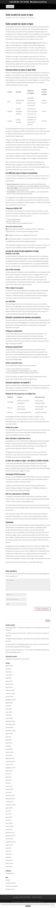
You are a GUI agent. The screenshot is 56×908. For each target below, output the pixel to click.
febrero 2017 (9, 789)
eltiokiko (10, 17)
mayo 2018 (9, 743)
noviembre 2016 (10, 798)
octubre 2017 (9, 764)
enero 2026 (9, 687)
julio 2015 (8, 848)
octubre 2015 (9, 839)
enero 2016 (9, 829)
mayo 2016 (9, 817)
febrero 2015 (9, 863)
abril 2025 (8, 715)
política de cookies (34, 904)
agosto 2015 (9, 845)
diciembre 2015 (10, 832)
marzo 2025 (9, 718)
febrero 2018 (9, 752)
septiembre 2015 (10, 842)
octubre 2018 (9, 727)
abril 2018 (8, 746)
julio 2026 (8, 669)
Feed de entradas (11, 883)
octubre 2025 (9, 696)
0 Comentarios (31, 17)
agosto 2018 (9, 733)
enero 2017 (9, 792)
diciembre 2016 (10, 795)
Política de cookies (36, 897)
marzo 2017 (9, 786)
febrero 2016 (9, 826)
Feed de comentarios (12, 886)
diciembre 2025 (10, 690)
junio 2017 (9, 777)
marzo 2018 (9, 749)
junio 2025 (9, 709)
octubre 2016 (9, 801)
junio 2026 (9, 672)
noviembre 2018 (10, 724)
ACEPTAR (28, 906)
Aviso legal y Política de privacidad (21, 897)
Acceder (8, 880)
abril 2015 (8, 857)
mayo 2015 (9, 854)
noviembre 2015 (10, 836)
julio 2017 (8, 774)
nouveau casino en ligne (29, 43)
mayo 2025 (9, 712)
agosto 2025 (9, 703)
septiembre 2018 (10, 730)
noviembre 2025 (10, 693)
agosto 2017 (9, 771)
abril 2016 (8, 820)
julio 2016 (8, 811)
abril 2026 (8, 678)
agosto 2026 (9, 665)
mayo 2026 (9, 675)
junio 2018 (9, 740)
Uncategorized (22, 17)
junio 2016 (9, 814)
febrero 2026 (9, 684)
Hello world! (25, 659)
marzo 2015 (9, 860)
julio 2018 (8, 737)
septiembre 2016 (10, 805)
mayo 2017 (9, 780)
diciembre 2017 (10, 758)
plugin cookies (52, 906)
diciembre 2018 (10, 721)
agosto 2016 (9, 808)
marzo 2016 (9, 823)
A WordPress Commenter (13, 659)
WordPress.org (10, 889)
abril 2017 (8, 783)
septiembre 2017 (10, 768)
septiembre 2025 (10, 700)
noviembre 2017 (10, 761)
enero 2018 (9, 755)
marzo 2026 (9, 681)
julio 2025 (8, 706)
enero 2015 (9, 866)
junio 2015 (9, 851)
